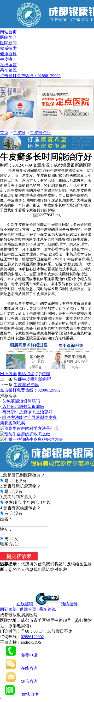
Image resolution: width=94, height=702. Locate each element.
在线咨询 (24, 604)
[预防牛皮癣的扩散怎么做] (25, 434)
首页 (4, 132)
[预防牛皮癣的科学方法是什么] (29, 428)
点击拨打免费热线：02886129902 (30, 76)
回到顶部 (8, 609)
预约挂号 (69, 604)
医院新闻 (8, 43)
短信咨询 (29, 681)
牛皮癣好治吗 (26, 384)
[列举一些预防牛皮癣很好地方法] (31, 439)
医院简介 (8, 37)
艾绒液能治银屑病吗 (20, 401)
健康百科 (8, 54)
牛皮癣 (6, 59)
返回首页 (28, 609)
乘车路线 (8, 70)
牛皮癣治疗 (40, 132)
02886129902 (32, 636)
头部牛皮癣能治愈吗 (32, 379)
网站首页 (8, 32)
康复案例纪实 (12, 423)
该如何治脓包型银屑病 (22, 406)
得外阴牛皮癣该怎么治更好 (26, 412)
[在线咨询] (47, 148)
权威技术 (8, 48)
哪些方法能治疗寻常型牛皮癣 (29, 417)
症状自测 (30, 694)
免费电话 (29, 655)
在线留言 (8, 65)
